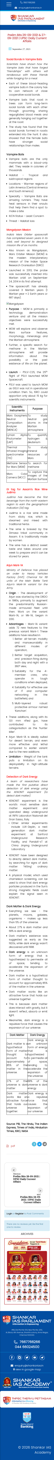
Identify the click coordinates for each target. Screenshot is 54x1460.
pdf (12, 1146)
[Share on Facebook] (34, 1144)
